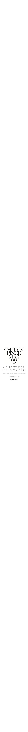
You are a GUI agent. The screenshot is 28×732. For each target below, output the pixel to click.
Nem (16, 379)
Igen (12, 379)
